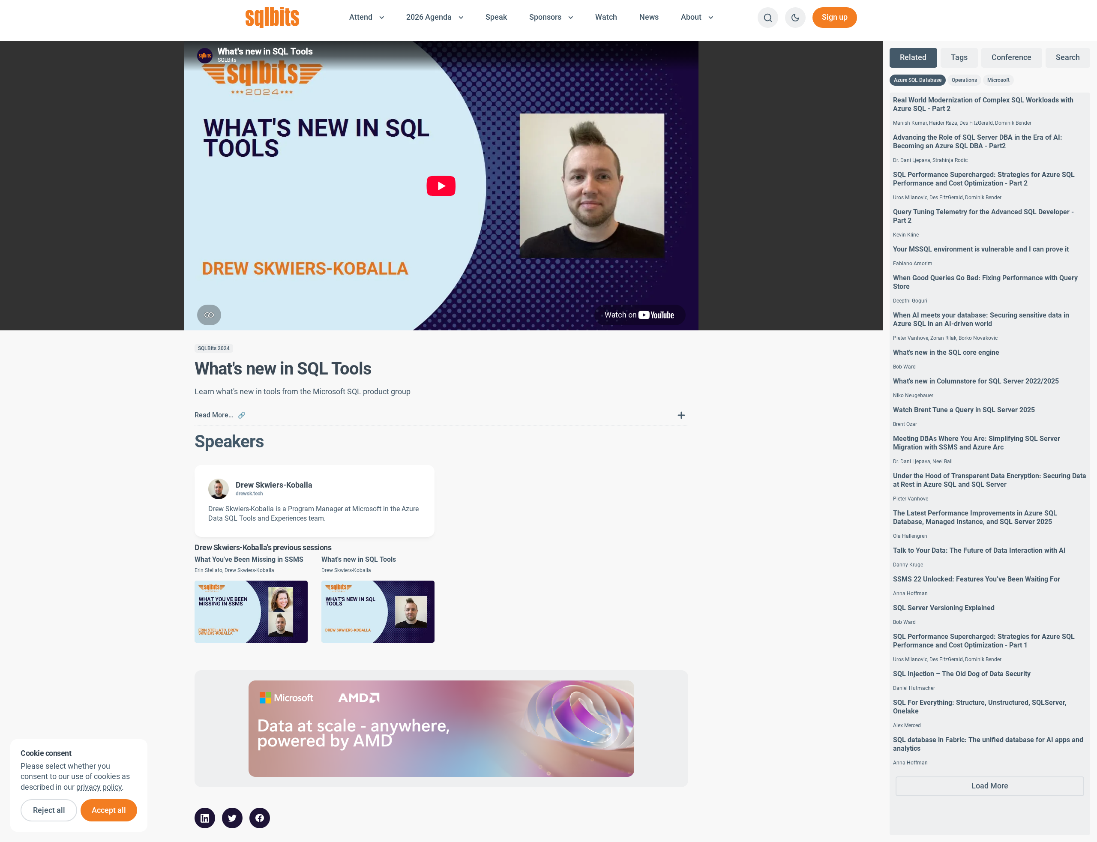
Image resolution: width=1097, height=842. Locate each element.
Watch (606, 17)
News (649, 17)
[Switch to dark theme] (795, 17)
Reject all (49, 810)
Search (1068, 57)
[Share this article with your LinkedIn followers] (205, 818)
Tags (959, 57)
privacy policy (99, 787)
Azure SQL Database (917, 80)
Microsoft (998, 80)
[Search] (768, 17)
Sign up (835, 17)
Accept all (109, 810)
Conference (1011, 57)
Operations (964, 80)
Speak (496, 17)
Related (913, 57)
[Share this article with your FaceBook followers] (259, 818)
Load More (989, 786)
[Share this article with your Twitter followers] (232, 818)
